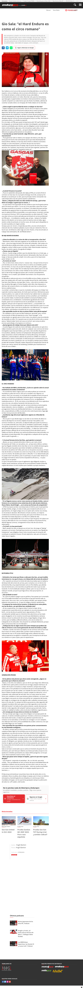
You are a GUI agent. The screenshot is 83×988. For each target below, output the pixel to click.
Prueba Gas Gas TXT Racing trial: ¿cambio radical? (40, 832)
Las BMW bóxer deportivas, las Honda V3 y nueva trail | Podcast (26, 944)
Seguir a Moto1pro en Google (25, 47)
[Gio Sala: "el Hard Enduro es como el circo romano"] (25, 499)
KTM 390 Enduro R (70, 1)
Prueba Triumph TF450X (28, 1)
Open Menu (80, 5)
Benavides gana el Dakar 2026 (43, 1)
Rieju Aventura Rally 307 (58, 1)
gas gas (14, 854)
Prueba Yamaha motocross (15, 1)
